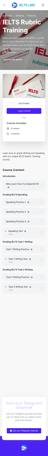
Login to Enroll (24, 111)
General (20, 16)
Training (32, 16)
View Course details (13, 59)
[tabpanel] (24, 156)
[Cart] (43, 5)
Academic (8, 16)
